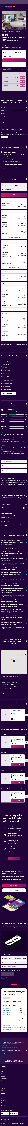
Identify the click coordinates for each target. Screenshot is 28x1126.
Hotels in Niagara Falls (8, 1010)
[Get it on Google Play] (5, 1113)
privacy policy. (4, 978)
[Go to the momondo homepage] (10, 6)
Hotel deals (3, 1058)
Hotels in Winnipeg (7, 1029)
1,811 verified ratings (16, 47)
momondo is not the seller (9, 1047)
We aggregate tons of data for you (11, 1050)
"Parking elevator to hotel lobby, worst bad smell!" (13, 448)
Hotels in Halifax (6, 1025)
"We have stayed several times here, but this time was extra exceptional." (14, 438)
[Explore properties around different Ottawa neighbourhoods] (26, 730)
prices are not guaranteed (11, 1043)
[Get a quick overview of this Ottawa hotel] (26, 101)
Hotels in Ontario (8, 1060)
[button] (2, 6)
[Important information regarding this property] (26, 497)
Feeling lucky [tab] (7, 1001)
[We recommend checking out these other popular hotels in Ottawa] (26, 704)
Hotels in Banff (6, 1014)
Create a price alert (12, 849)
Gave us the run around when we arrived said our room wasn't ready (13, 454)
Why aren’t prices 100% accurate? (11, 1053)
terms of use (19, 977)
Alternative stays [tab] (16, 998)
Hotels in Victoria (7, 1027)
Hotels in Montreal (7, 1012)
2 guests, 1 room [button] (7, 56)
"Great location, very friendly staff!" (12, 441)
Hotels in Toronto (7, 1008)
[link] (17, 746)
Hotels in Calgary (7, 1016)
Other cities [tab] (6, 998)
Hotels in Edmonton (7, 1021)
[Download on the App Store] (14, 1113)
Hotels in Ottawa (17, 1060)
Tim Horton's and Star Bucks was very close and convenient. (12, 435)
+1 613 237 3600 (6, 45)
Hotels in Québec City (8, 1023)
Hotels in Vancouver (7, 1018)
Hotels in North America (12, 1058)
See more (23, 734)
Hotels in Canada (22, 1058)
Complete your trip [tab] (17, 1001)
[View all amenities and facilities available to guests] (26, 356)
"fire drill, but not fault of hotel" (11, 451)
